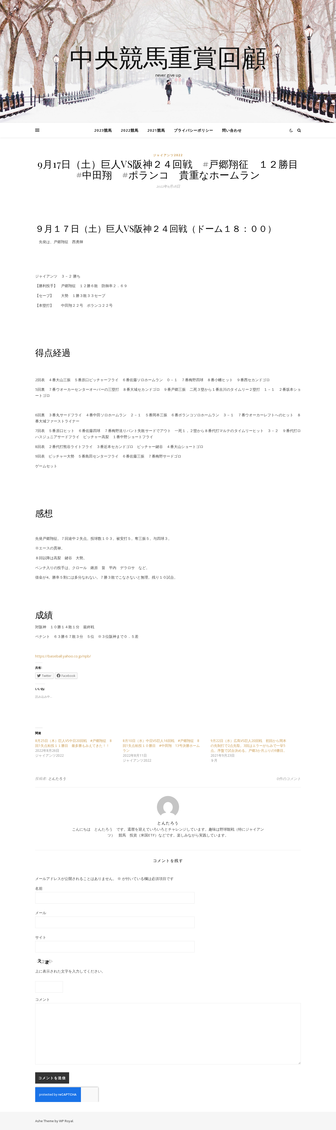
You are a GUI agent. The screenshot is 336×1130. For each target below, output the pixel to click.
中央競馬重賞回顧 (168, 57)
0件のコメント (289, 778)
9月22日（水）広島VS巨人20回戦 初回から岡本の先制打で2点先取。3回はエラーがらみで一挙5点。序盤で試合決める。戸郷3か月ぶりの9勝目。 (249, 745)
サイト (40, 937)
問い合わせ (232, 130)
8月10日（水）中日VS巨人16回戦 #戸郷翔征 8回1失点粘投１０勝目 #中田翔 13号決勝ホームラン (161, 745)
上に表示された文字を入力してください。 (70, 971)
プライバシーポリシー (193, 130)
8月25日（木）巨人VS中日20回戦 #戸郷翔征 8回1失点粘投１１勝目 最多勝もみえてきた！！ (73, 743)
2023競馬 (103, 130)
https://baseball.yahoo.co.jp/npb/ (63, 656)
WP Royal (66, 1121)
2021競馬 (156, 130)
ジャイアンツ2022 (168, 155)
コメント (42, 999)
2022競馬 (129, 130)
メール (40, 912)
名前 (39, 888)
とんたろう (57, 778)
